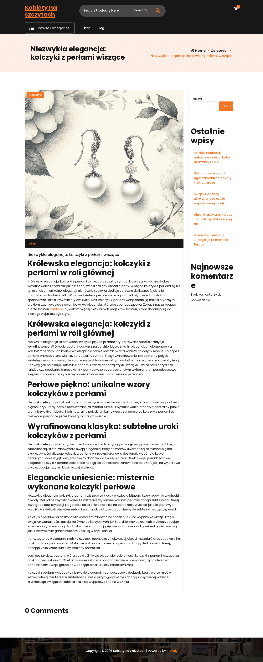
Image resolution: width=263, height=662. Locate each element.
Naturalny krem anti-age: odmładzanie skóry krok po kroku (212, 178)
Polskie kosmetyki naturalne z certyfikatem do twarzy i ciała (213, 157)
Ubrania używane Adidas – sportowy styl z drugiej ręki (213, 219)
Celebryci (219, 50)
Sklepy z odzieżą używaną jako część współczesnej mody (209, 198)
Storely (172, 651)
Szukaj (197, 99)
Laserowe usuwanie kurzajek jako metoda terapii (211, 240)
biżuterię (56, 309)
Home (200, 50)
